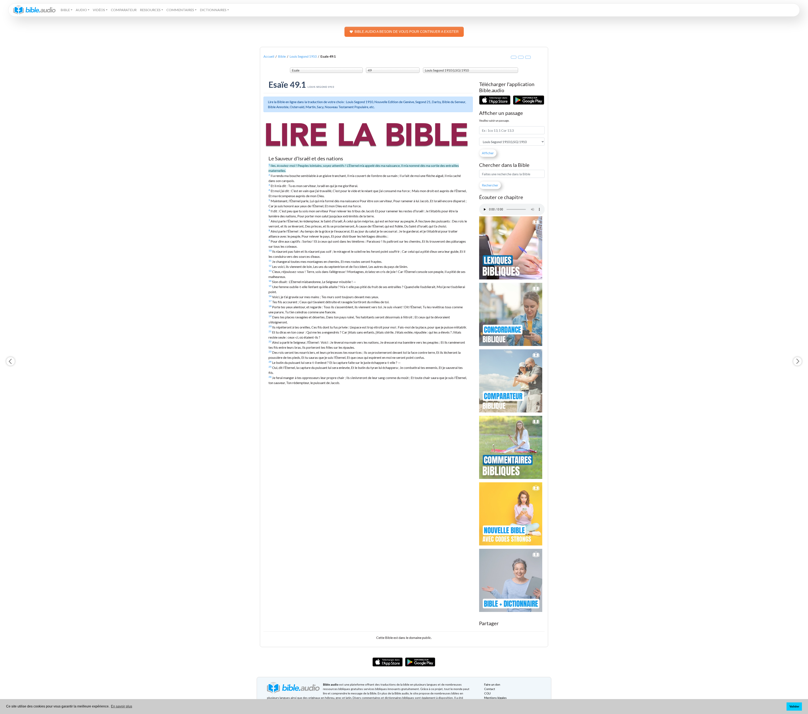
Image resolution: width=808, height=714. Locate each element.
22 (269, 341)
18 (269, 306)
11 (269, 260)
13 (269, 270)
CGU (487, 693)
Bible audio (331, 684)
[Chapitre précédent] (10, 361)
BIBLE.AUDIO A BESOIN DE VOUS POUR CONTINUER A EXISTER (407, 31)
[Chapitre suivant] (797, 361)
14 (269, 280)
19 (269, 316)
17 (269, 301)
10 (269, 250)
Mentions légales (495, 697)
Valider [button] (794, 706)
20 (269, 326)
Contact (489, 689)
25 (269, 366)
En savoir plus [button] (121, 706)
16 (269, 296)
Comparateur (124, 10)
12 (269, 265)
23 (269, 351)
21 (269, 331)
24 (269, 361)
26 (269, 376)
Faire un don (492, 684)
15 (269, 285)
